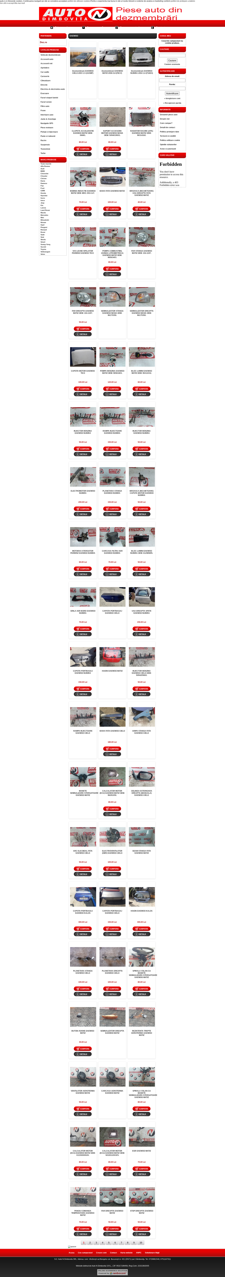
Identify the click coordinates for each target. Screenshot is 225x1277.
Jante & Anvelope (48, 119)
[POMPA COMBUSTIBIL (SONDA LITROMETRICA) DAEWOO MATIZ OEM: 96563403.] (112, 237)
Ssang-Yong (45, 244)
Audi (42, 169)
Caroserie (45, 76)
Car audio (45, 72)
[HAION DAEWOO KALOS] (142, 897)
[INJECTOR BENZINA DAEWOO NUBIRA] (83, 417)
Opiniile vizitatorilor (168, 145)
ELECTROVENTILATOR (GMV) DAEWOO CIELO (112, 852)
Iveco (43, 200)
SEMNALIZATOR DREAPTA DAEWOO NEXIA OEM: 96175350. (142, 313)
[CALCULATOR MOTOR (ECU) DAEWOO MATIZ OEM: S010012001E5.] (112, 1137)
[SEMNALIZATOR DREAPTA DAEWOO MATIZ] (112, 1017)
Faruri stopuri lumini (49, 98)
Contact (160, 27)
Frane (43, 110)
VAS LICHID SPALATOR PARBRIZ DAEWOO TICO (83, 252)
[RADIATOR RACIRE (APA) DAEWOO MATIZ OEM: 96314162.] (142, 117)
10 (141, 1242)
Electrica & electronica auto (53, 89)
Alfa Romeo (45, 166)
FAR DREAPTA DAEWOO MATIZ (112, 1212)
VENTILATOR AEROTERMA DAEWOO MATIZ (83, 1092)
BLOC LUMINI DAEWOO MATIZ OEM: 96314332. (141, 372)
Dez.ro (43, 42)
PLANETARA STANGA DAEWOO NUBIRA (112, 492)
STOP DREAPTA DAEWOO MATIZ (141, 1212)
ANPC (138, 1253)
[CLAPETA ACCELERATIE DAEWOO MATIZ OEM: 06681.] (83, 117)
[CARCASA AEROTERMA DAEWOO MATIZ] (112, 1077)
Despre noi (164, 119)
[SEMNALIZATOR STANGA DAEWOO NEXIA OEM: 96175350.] (112, 297)
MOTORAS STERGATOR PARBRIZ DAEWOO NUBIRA (82, 552)
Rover (43, 232)
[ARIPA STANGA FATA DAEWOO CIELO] (142, 717)
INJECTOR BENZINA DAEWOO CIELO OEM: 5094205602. (141, 673)
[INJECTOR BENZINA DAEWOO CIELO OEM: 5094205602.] (142, 657)
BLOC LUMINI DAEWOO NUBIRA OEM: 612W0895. (141, 552)
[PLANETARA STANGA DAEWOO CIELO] (83, 957)
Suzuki (43, 247)
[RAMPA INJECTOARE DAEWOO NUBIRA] (112, 417)
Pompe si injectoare (49, 132)
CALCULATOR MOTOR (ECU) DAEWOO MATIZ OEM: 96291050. (112, 793)
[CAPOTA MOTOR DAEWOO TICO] (83, 357)
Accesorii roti (46, 63)
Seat (42, 237)
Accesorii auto (47, 59)
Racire (43, 140)
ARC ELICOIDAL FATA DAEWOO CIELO (82, 852)
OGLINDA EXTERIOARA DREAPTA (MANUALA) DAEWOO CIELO (141, 793)
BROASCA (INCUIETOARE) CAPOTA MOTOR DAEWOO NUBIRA (142, 493)
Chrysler (44, 176)
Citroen (44, 178)
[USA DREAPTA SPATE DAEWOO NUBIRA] (142, 597)
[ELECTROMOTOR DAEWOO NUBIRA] (83, 477)
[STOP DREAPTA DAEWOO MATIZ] (142, 1197)
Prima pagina (62, 27)
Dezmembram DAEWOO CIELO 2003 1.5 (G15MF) (83, 72)
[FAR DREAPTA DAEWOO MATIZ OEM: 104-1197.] (83, 297)
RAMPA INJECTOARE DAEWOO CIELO (82, 732)
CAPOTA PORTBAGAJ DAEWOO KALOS (83, 912)
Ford (42, 188)
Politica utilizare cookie (170, 140)
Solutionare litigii (152, 1253)
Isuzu (43, 198)
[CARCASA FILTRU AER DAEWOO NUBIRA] (112, 537)
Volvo (43, 254)
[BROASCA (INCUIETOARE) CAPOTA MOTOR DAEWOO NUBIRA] (142, 477)
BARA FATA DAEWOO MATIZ (112, 191)
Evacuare (45, 93)
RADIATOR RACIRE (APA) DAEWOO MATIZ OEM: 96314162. (141, 133)
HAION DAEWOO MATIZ (112, 671)
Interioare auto (47, 115)
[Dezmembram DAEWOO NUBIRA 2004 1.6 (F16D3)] (142, 57)
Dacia (43, 181)
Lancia (43, 208)
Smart (43, 242)
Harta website (126, 1253)
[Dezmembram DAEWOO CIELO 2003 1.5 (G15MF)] (83, 57)
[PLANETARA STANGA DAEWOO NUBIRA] (112, 477)
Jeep (42, 203)
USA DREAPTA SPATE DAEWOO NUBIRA (141, 612)
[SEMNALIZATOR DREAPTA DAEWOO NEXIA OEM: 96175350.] (142, 297)
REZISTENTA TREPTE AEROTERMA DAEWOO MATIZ (141, 1033)
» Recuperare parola (172, 103)
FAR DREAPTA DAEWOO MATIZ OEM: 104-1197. (83, 312)
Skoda (43, 239)
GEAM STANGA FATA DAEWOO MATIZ (141, 852)
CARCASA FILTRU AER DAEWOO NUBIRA (112, 552)
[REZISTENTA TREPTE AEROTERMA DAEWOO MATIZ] (142, 1017)
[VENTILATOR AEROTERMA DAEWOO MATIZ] (83, 1077)
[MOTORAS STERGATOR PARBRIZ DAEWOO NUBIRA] (83, 537)
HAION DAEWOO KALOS (141, 911)
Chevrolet (44, 173)
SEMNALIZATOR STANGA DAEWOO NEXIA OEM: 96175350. (112, 313)
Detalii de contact (167, 127)
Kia (42, 205)
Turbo (43, 153)
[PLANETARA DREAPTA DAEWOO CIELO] (112, 957)
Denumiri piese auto (168, 115)
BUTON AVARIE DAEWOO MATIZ (82, 1032)
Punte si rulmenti (48, 136)
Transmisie (45, 149)
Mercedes (44, 215)
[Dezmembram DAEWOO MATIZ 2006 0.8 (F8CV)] (112, 57)
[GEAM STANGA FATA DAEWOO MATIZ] (142, 837)
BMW (43, 171)
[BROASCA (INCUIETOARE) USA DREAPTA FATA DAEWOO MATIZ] (142, 177)
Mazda (43, 213)
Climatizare (46, 81)
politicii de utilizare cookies (79, 1)
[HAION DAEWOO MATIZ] (112, 657)
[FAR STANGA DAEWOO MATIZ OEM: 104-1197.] (142, 237)
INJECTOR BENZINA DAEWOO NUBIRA (83, 432)
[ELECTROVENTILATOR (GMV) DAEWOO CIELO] (112, 837)
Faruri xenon (46, 102)
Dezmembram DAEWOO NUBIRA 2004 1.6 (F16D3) (141, 72)
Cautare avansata (172, 64)
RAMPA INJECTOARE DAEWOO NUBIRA (112, 432)
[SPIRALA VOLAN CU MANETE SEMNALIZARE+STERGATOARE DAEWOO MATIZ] (142, 957)
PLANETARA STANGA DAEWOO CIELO (83, 972)
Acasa (71, 1253)
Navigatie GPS (47, 123)
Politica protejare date (169, 132)
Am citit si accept (7, 3)
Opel (42, 225)
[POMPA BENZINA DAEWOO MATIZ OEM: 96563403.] (112, 357)
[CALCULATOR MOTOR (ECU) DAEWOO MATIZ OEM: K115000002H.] (83, 1137)
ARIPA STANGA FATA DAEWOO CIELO (141, 732)
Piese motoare (47, 128)
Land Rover (45, 210)
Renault (44, 230)
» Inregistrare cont (172, 98)
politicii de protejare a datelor (183, 1)
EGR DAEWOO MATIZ (141, 1151)
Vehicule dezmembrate (50, 55)
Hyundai (44, 195)
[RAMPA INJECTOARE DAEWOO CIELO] (83, 717)
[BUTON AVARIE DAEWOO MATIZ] (83, 1017)
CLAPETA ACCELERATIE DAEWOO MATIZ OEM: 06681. (83, 133)
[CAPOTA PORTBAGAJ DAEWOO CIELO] (112, 597)
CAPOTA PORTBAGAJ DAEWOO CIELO (112, 612)
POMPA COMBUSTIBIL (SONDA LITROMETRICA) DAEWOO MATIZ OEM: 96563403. (112, 254)
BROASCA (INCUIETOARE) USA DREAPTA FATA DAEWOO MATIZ (142, 193)
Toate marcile (46, 164)
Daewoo (44, 183)
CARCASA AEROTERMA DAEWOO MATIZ (112, 1092)
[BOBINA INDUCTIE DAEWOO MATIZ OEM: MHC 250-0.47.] (83, 177)
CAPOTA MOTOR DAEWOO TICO (83, 372)
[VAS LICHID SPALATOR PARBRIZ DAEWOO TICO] (83, 237)
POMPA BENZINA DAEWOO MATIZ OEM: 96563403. (112, 372)
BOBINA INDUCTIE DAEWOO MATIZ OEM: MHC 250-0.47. (83, 192)
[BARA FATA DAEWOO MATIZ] (112, 177)
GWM (43, 191)
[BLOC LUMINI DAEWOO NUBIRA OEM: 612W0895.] (142, 537)
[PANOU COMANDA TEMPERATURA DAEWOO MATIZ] (83, 1197)
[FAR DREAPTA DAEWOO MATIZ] (112, 1197)
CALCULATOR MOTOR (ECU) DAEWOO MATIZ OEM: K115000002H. (82, 1153)
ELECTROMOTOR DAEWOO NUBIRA (83, 492)
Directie (44, 85)
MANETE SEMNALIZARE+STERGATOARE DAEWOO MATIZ (84, 793)
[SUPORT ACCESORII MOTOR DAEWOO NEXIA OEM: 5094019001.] (112, 117)
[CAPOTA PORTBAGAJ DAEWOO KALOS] (83, 897)
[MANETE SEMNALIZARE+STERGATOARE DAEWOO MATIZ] (83, 777)
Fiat (42, 186)
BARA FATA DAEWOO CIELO (112, 731)
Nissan (43, 222)
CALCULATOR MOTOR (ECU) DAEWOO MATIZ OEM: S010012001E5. (112, 1153)
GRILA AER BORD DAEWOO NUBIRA (82, 612)
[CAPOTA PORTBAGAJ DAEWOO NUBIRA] (83, 657)
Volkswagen (45, 252)
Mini (42, 217)
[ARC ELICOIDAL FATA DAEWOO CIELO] (83, 837)
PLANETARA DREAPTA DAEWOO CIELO (112, 972)
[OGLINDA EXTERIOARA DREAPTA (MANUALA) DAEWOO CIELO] (142, 777)
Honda (43, 193)
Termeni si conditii (168, 136)
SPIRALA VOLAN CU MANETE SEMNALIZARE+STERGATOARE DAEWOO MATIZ (143, 974)
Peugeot (44, 227)
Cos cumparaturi (129, 27)
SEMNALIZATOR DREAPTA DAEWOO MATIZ (112, 1032)
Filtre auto (45, 106)
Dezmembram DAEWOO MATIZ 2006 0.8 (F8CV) (112, 72)
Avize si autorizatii (168, 149)
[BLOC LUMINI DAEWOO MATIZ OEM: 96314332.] (142, 357)
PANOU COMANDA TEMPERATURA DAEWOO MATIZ (82, 1213)
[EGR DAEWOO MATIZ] (142, 1137)
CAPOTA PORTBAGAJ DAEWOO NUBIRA (83, 672)
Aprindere (45, 68)
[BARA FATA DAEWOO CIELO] (112, 717)
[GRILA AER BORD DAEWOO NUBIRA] (83, 597)
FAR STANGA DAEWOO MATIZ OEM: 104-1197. (141, 252)
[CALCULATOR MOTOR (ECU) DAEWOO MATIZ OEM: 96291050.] (112, 777)
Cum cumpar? (95, 27)
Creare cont (101, 1253)
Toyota (43, 249)
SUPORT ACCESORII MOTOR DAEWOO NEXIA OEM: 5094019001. (112, 133)
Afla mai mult (19, 3)
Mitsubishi (45, 220)
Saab (43, 235)
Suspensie (45, 145)
